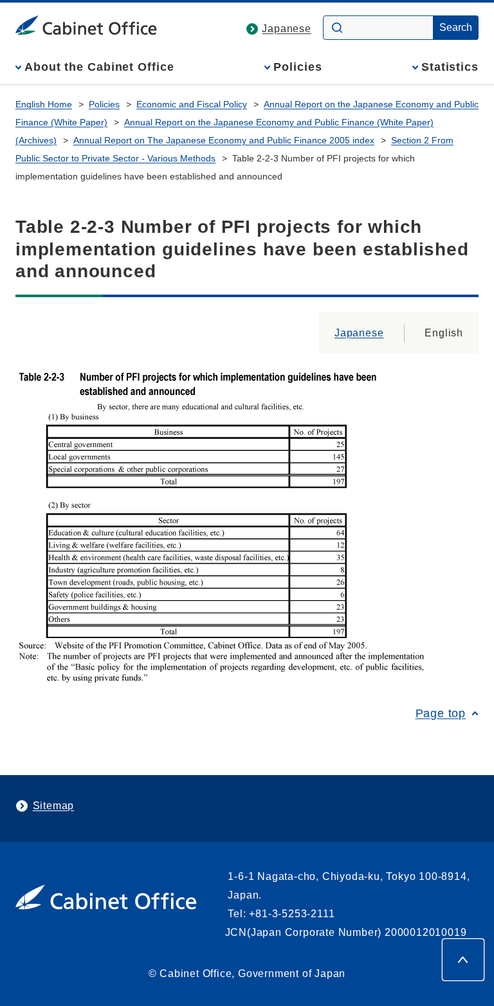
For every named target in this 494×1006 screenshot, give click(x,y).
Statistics (450, 67)
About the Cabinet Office (99, 67)
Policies (297, 67)
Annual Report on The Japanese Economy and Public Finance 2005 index (223, 140)
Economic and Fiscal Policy (191, 104)
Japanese (286, 28)
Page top (441, 713)
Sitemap (54, 805)
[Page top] (463, 959)
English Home (43, 104)
